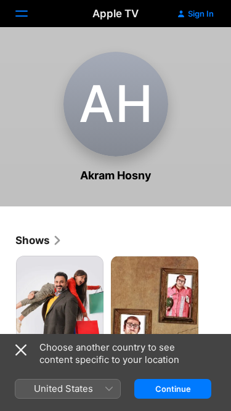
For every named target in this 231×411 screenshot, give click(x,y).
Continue (173, 389)
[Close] (20, 350)
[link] (38, 240)
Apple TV (115, 13)
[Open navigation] (29, 13)
